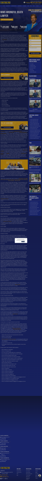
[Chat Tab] (21, 240)
